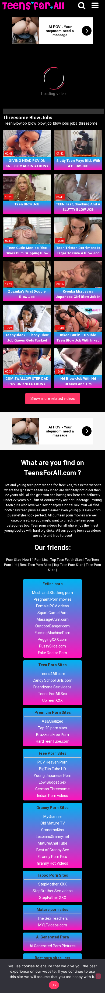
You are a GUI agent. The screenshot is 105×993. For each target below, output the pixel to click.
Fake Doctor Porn (52, 653)
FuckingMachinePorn (52, 633)
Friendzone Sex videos (52, 687)
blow (31, 123)
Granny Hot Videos (52, 863)
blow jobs (60, 123)
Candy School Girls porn (52, 680)
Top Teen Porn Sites (68, 565)
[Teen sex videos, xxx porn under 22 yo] (33, 6)
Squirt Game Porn (52, 613)
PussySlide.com (52, 646)
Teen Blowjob (15, 123)
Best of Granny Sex (52, 850)
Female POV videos (52, 606)
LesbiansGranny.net (52, 836)
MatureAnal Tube (52, 843)
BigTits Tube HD (52, 769)
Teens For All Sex (52, 694)
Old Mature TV (52, 823)
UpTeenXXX (52, 700)
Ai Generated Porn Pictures (53, 946)
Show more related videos (52, 398)
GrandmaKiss (52, 830)
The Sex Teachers (52, 918)
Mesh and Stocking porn (52, 593)
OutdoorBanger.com (52, 626)
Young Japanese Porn (52, 775)
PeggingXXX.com (52, 639)
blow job (44, 123)
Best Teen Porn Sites (35, 565)
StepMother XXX (52, 884)
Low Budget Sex (52, 782)
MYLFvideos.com (52, 925)
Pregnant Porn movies (53, 599)
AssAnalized (52, 721)
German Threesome (52, 789)
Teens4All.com (52, 674)
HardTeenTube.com (52, 741)
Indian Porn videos (52, 795)
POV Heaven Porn (52, 762)
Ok (53, 985)
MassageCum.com (53, 619)
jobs (73, 123)
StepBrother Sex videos (53, 891)
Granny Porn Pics (52, 856)
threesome (87, 123)
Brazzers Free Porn (52, 735)
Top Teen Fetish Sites (66, 560)
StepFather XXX (52, 897)
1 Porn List (40, 560)
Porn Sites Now (17, 560)
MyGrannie (52, 816)
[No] (98, 976)
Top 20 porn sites (52, 728)
